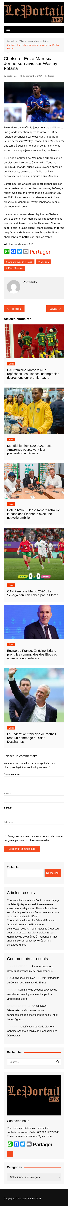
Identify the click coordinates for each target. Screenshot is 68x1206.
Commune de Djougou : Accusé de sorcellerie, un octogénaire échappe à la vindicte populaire (32, 994)
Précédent (16, 308)
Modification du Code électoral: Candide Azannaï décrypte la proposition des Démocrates (32, 1031)
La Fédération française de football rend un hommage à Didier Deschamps (31, 737)
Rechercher (13, 867)
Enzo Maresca (15, 268)
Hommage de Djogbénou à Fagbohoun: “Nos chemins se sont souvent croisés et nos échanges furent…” (32, 940)
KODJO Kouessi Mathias (21, 978)
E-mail (8, 807)
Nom (7, 793)
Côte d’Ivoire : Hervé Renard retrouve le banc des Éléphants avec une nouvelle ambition (33, 513)
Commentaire (12, 774)
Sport (51, 76)
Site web (8, 822)
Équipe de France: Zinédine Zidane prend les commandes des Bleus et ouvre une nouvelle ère (32, 654)
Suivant (53, 308)
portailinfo (12, 76)
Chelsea (44, 262)
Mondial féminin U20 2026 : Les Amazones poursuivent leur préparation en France (29, 449)
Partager (40, 251)
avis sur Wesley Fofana (20, 262)
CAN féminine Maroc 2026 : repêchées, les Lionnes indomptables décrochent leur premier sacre (33, 373)
